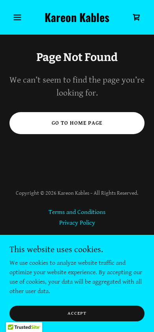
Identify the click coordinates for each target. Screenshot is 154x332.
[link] (77, 20)
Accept (77, 313)
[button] (19, 17)
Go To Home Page (77, 123)
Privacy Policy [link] (77, 223)
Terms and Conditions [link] (77, 212)
